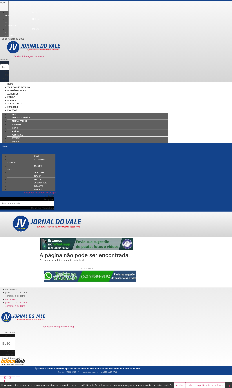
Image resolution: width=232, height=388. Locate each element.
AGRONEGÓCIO (14, 104)
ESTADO (11, 97)
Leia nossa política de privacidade (205, 385)
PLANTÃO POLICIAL (16, 90)
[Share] (7, 377)
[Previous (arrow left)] (2, 381)
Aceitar (179, 385)
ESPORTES (12, 107)
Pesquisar (5, 63)
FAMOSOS (12, 110)
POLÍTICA (12, 100)
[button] (4, 2)
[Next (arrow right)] (7, 381)
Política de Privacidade (16, 292)
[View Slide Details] (86, 249)
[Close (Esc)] (2, 377)
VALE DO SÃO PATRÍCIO (18, 87)
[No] (227, 386)
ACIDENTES (12, 94)
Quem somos (21, 14)
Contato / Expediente (15, 296)
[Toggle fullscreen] (12, 377)
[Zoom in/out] (18, 377)
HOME (10, 84)
